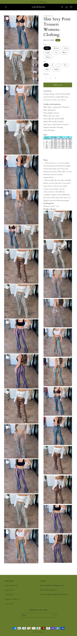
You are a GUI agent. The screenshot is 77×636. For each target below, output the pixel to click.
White (64, 53)
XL (65, 65)
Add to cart (58, 85)
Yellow (48, 57)
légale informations (11, 585)
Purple (48, 53)
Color (66, 48)
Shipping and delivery (12, 599)
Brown (56, 48)
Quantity (46, 74)
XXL (47, 70)
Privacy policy (9, 590)
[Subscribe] (54, 615)
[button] (6, 7)
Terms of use (9, 604)
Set (56, 53)
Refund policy (9, 594)
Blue (47, 48)
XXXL (56, 70)
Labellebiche (40, 632)
